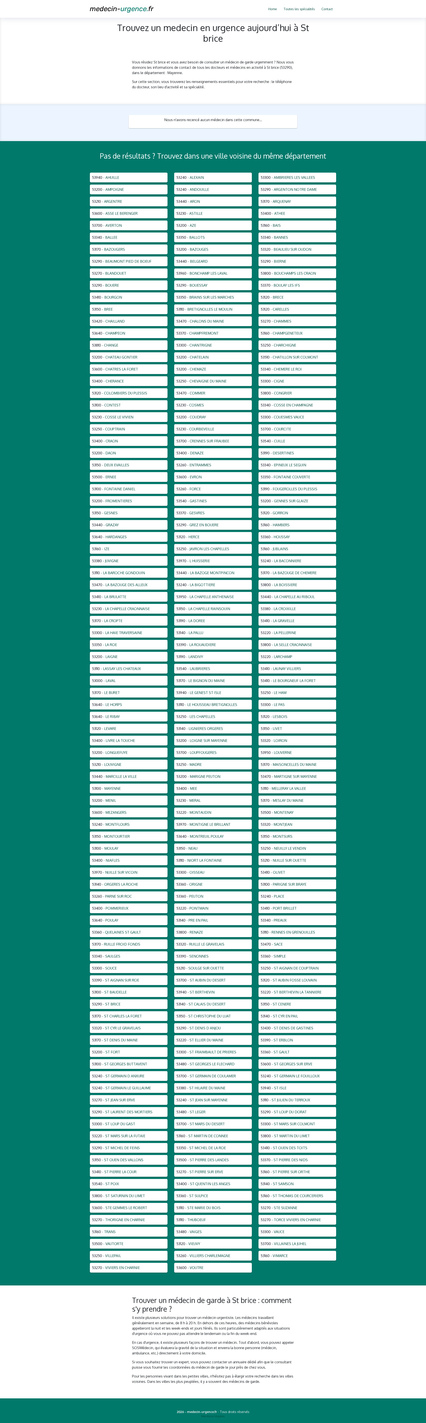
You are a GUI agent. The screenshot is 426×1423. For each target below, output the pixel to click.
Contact (327, 9)
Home (272, 9)
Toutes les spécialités (299, 9)
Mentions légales (213, 1416)
